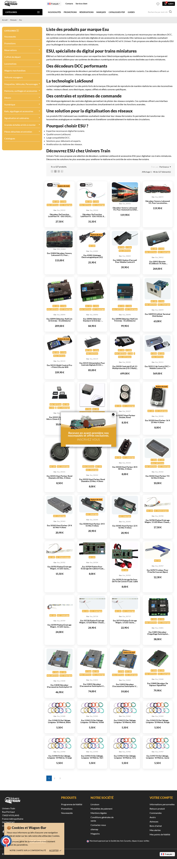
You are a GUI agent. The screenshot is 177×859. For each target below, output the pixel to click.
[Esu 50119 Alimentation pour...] (92, 342)
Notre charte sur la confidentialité (28, 850)
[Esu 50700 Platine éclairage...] (157, 502)
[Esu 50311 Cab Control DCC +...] (157, 343)
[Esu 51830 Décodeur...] (59, 659)
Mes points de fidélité (160, 834)
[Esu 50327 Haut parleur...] (125, 393)
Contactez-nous (98, 825)
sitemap (94, 829)
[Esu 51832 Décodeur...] (125, 659)
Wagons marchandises (15, 70)
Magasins (95, 833)
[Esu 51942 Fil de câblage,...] (125, 708)
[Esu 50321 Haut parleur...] (59, 392)
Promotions (70, 12)
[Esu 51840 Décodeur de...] (157, 658)
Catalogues (9, 138)
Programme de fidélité (71, 804)
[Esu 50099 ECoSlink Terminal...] (157, 289)
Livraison (95, 804)
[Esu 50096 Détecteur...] (92, 291)
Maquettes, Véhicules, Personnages (21, 84)
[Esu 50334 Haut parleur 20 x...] (125, 447)
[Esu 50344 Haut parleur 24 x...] (92, 504)
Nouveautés (54, 12)
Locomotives (10, 63)
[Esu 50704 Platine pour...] (92, 549)
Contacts (69, 3)
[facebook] (3, 832)
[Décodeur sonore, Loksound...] (125, 192)
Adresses (154, 821)
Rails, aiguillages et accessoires (18, 111)
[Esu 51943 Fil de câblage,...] (157, 708)
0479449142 (8, 822)
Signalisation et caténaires (16, 118)
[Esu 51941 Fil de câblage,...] (92, 708)
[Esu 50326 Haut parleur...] (92, 395)
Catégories (11, 12)
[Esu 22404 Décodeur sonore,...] (59, 239)
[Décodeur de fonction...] (59, 191)
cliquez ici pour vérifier (140, 841)
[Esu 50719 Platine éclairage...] (125, 602)
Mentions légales (99, 813)
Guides (131, 12)
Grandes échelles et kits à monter (20, 125)
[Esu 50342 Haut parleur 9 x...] (157, 448)
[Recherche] (170, 12)
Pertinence (164, 167)
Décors (7, 97)
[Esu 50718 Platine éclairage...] (92, 602)
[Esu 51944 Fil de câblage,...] (59, 743)
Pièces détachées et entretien (18, 131)
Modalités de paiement (101, 808)
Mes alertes (155, 830)
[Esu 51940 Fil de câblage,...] (59, 708)
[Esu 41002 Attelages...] (92, 237)
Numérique (9, 104)
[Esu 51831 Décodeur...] (92, 659)
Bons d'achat (156, 825)
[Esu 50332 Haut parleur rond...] (92, 451)
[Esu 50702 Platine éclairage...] (59, 549)
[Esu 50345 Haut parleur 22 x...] (125, 505)
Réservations (87, 12)
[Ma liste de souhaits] (158, 4)
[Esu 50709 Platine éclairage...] (59, 605)
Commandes (156, 813)
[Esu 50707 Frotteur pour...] (157, 550)
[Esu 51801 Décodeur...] (157, 606)
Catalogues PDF (117, 12)
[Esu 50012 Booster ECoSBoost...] (157, 239)
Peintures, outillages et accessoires (20, 91)
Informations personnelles (162, 804)
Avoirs (153, 817)
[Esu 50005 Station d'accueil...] (125, 238)
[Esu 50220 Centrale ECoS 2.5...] (125, 342)
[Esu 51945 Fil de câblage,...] (92, 743)
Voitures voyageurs (13, 77)
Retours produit (157, 808)
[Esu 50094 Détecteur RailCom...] (59, 291)
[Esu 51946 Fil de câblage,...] (125, 743)
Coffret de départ (12, 57)
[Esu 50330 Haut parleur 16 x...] (157, 396)
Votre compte (161, 798)
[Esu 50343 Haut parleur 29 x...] (59, 505)
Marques (101, 12)
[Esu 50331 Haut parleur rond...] (59, 451)
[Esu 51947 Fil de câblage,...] (157, 743)
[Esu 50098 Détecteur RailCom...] (125, 291)
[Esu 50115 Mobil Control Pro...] (59, 343)
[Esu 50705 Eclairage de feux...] (125, 555)
